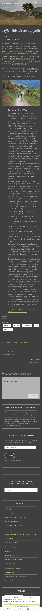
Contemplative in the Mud (12, 521)
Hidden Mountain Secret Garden (22, 59)
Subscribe (10, 455)
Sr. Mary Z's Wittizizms (11, 564)
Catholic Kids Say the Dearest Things (15, 517)
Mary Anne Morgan (10, 547)
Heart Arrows (8, 538)
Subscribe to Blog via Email (21, 435)
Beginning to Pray (20, 64)
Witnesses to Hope (10, 3)
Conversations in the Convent (13, 526)
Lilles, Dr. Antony (13, 342)
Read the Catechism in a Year (13, 559)
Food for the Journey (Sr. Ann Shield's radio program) (20, 534)
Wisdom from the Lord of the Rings (15, 576)
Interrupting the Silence (11, 543)
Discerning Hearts (15, 61)
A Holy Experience (10, 509)
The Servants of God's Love (12, 568)
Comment (33, 395)
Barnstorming (8, 513)
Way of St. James (33, 69)
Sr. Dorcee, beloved (10, 39)
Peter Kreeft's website (11, 555)
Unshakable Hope (9, 572)
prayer (21, 342)
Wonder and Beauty (10, 581)
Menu (36, 3)
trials (25, 342)
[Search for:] (21, 490)
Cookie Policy (7, 603)
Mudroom (7, 551)
